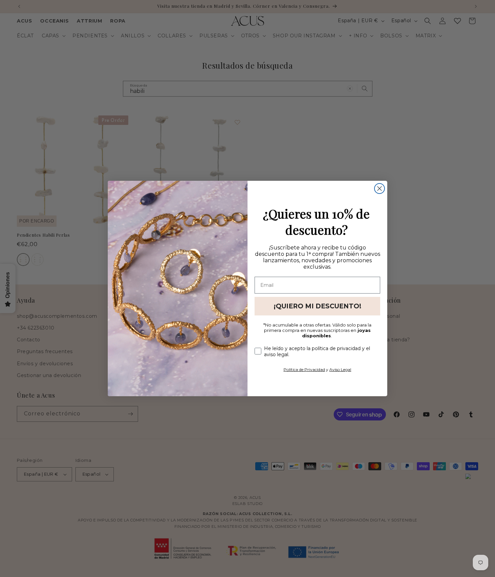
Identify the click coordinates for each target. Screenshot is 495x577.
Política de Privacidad (304, 369)
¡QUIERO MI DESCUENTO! (317, 306)
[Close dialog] (379, 188)
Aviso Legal (340, 369)
